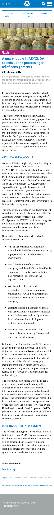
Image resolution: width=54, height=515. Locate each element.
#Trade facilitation (15, 477)
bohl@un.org (8, 469)
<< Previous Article (10, 485)
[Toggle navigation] (49, 3)
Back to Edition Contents (29, 485)
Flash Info (8, 52)
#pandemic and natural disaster (37, 477)
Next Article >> (46, 485)
